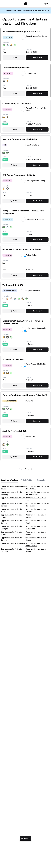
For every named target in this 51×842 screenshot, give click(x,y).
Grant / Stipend (9, 401)
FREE (5, 124)
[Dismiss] (48, 10)
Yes (4, 52)
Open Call (8, 73)
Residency (8, 37)
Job (4, 145)
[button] (21, 31)
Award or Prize (9, 291)
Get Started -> (40, 10)
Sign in (46, 3)
